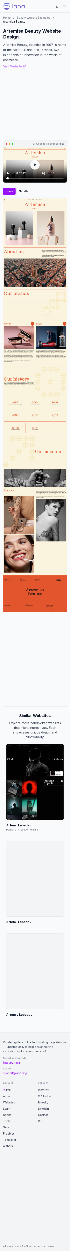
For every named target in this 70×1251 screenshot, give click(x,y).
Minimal (34, 829)
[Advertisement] (35, 659)
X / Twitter (44, 1096)
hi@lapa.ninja (11, 1062)
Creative (23, 829)
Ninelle (24, 191)
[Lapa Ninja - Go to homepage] (14, 6)
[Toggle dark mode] (57, 6)
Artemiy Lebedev (19, 1015)
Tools (6, 1121)
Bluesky (43, 1102)
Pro (8, 1089)
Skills (6, 1127)
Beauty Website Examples (33, 17)
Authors (8, 1146)
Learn (6, 1108)
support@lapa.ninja (15, 1073)
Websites (9, 1102)
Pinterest (43, 1090)
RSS (40, 1121)
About (7, 1096)
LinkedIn (43, 1108)
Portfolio (11, 829)
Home (7, 17)
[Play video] (35, 165)
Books (7, 1114)
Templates (10, 1139)
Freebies (9, 1133)
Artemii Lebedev (18, 825)
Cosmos (43, 1114)
